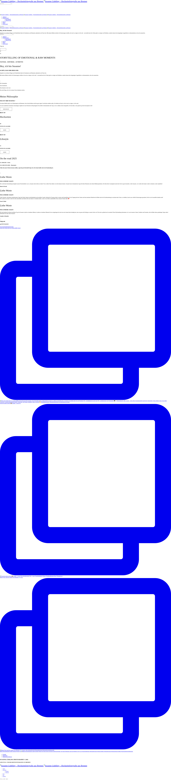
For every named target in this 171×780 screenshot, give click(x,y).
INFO (4, 23)
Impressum (5, 755)
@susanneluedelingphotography (7, 226)
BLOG (4, 21)
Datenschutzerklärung (7, 756)
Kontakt (4, 754)
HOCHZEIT (8, 19)
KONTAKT (5, 24)
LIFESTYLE (8, 20)
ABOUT (4, 17)
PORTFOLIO (6, 18)
